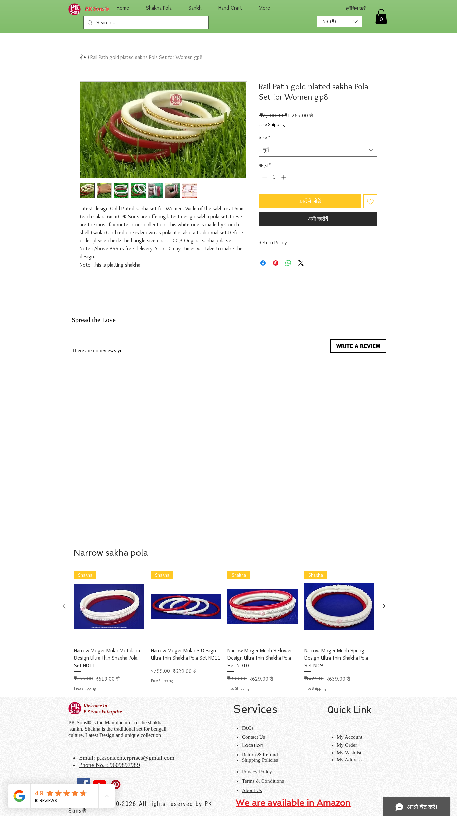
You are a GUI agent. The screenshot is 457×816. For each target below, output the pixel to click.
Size (264, 137)
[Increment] (284, 177)
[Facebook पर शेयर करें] (263, 263)
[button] (339, 21)
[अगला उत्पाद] (384, 606)
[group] (224, 631)
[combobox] (318, 150)
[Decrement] (264, 177)
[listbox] (339, 21)
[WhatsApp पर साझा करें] (288, 263)
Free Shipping (272, 124)
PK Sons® (97, 9)
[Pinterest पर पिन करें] (276, 263)
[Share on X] (301, 263)
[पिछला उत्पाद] (64, 606)
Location (252, 745)
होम (83, 57)
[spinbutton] (274, 177)
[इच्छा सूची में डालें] (370, 201)
